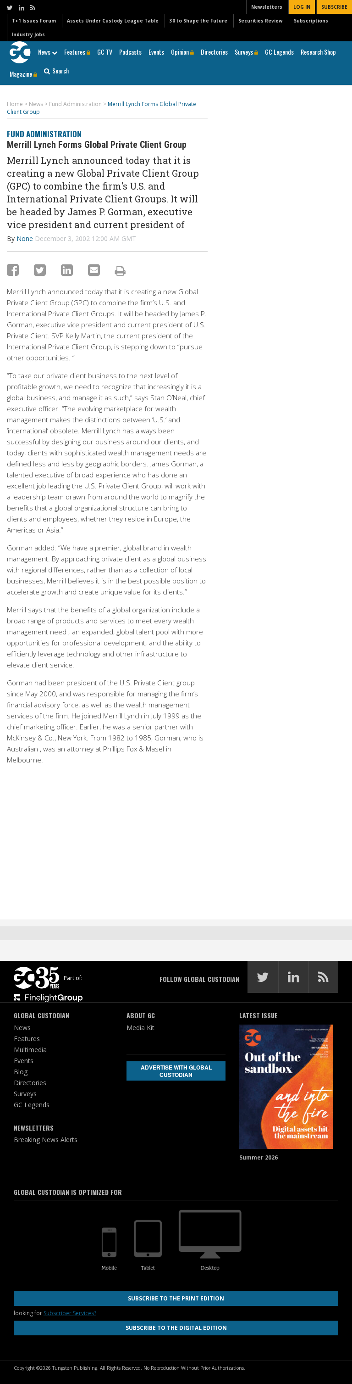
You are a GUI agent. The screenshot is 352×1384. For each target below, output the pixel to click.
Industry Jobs (28, 34)
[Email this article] (94, 269)
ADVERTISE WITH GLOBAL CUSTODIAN (176, 1071)
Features (75, 51)
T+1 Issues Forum (34, 20)
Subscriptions (311, 20)
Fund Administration (44, 134)
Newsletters (266, 7)
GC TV (104, 51)
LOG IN (301, 7)
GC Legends (279, 51)
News (45, 51)
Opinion (180, 51)
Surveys (244, 51)
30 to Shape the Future (198, 20)
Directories (214, 51)
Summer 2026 (258, 1157)
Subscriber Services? (70, 1313)
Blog (21, 1071)
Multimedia (30, 1049)
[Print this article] (120, 270)
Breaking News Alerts (45, 1139)
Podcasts (130, 51)
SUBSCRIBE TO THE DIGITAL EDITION (176, 1328)
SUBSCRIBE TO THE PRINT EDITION (176, 1298)
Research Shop (318, 51)
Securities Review (260, 20)
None (24, 238)
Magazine (21, 73)
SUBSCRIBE (334, 7)
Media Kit (140, 1027)
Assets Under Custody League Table (113, 20)
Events (156, 51)
